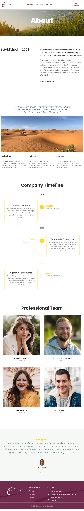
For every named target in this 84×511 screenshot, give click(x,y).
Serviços (40, 5)
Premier (30, 5)
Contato (49, 5)
